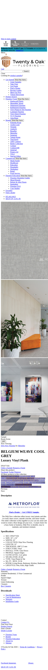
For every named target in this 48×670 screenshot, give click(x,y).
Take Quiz (14, 84)
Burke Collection (16, 144)
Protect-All (14, 152)
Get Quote (14, 86)
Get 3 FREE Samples (30, 512)
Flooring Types (11, 99)
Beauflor (13, 131)
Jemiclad (13, 150)
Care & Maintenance (13, 597)
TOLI (12, 154)
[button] (20, 80)
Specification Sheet (13, 595)
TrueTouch (14, 139)
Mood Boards (15, 180)
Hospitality (14, 167)
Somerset (13, 135)
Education (14, 165)
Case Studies (15, 188)
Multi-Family (15, 161)
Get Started (10, 80)
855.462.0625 (11, 197)
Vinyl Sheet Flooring (18, 114)
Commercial (10, 158)
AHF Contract (15, 142)
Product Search (11, 97)
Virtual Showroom (17, 95)
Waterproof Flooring (17, 105)
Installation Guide (12, 601)
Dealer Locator (6, 631)
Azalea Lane (15, 125)
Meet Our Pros (15, 92)
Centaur (13, 146)
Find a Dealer (15, 88)
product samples (16, 76)
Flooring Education (13, 176)
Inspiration (14, 184)
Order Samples (15, 82)
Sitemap (9, 643)
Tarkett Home (15, 137)
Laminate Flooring (17, 112)
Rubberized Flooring (18, 108)
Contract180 (14, 148)
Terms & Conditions (27, 647)
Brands (8, 120)
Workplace (14, 169)
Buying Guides (15, 90)
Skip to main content (8, 39)
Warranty (9, 599)
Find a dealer (10, 193)
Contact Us (5, 622)
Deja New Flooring (8, 446)
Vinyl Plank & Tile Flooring (20, 110)
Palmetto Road (15, 123)
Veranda (13, 127)
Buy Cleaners (6, 586)
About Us (19, 50)
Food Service (15, 173)
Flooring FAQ (15, 186)
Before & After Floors (18, 182)
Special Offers (15, 156)
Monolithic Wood (16, 103)
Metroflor (13, 133)
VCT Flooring (15, 116)
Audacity (13, 129)
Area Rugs (14, 118)
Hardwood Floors (16, 101)
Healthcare (14, 163)
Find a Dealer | (15, 512)
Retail (12, 171)
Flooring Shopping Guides (20, 178)
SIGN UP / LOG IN (13, 199)
